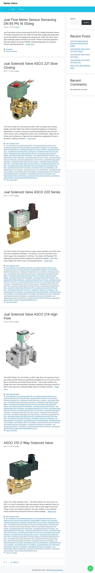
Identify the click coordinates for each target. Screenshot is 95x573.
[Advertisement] (80, 128)
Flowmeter (9, 49)
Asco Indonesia (10, 145)
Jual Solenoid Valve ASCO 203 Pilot (44, 155)
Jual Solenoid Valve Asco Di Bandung (42, 167)
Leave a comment (11, 51)
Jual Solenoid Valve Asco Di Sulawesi (48, 171)
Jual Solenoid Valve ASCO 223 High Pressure (25, 163)
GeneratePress (58, 570)
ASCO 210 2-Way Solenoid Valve (28, 443)
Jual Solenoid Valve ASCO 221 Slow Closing (25, 161)
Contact (21, 9)
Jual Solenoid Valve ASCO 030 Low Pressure (22, 151)
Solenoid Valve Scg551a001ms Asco (25, 178)
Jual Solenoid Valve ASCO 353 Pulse (19, 167)
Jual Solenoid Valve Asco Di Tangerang (40, 173)
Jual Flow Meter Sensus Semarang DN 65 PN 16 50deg (30, 21)
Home (6, 9)
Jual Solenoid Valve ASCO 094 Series (20, 155)
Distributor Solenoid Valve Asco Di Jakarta (33, 149)
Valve (13, 9)
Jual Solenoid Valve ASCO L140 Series (39, 175)
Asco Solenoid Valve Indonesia (42, 145)
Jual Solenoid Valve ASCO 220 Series (32, 192)
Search (72, 19)
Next (16, 562)
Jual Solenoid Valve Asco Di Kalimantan (36, 169)
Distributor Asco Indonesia (49, 147)
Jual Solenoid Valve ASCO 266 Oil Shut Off (20, 165)
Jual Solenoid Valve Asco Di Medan (25, 171)
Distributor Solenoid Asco (12, 149)
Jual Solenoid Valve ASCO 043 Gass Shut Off (22, 153)
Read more (30, 44)
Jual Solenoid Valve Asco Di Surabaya (15, 173)
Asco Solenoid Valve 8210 (24, 145)
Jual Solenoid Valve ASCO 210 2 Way (36, 157)
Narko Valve (10, 3)
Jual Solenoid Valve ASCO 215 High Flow (30, 159)
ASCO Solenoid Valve (12, 143)
